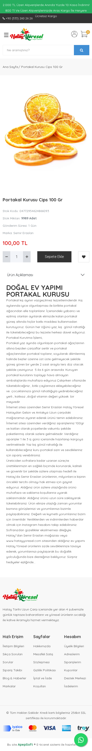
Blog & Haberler (14, 678)
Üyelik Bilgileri (74, 646)
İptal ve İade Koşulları (42, 682)
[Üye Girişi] (74, 34)
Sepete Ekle (54, 256)
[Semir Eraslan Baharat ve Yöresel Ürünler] (26, 34)
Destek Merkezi (75, 678)
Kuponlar (70, 670)
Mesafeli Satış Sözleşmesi (43, 658)
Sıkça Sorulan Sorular (13, 658)
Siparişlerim (72, 662)
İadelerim (71, 686)
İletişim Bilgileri (13, 646)
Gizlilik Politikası (44, 670)
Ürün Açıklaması (20, 275)
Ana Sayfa (10, 67)
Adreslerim (72, 654)
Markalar (9, 686)
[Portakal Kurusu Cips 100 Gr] (46, 129)
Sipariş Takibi (12, 670)
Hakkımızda (41, 646)
